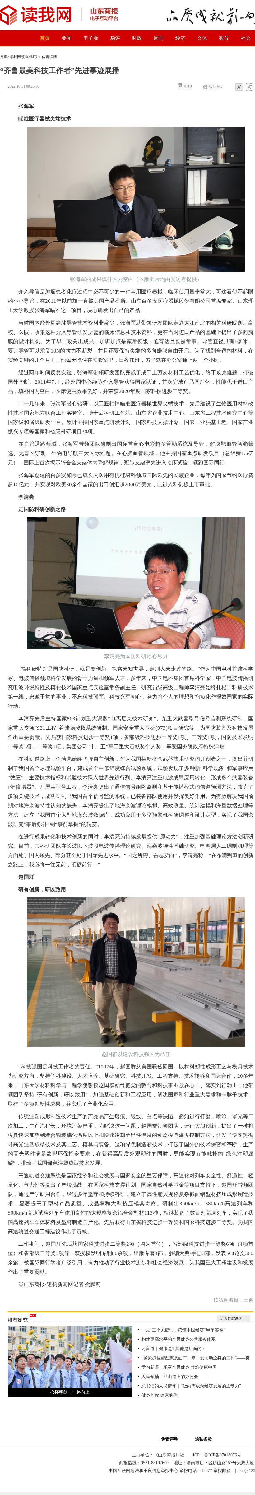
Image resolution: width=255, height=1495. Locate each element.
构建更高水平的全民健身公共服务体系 (178, 1339)
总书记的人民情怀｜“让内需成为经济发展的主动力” (191, 1386)
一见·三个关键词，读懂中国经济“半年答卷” (183, 1330)
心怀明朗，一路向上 (70, 1392)
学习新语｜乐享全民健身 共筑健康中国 (179, 1367)
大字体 (249, 87)
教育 (224, 38)
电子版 (90, 38)
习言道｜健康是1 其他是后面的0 (172, 1348)
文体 (202, 38)
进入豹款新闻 (231, 1318)
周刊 (159, 38)
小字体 (239, 87)
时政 (137, 38)
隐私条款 (203, 1439)
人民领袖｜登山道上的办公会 (169, 1376)
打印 (188, 86)
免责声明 (171, 1439)
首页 (45, 38)
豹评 (115, 38)
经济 (180, 38)
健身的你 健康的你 (159, 1395)
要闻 (67, 38)
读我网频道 (19, 57)
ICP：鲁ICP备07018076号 (217, 1455)
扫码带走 (216, 86)
